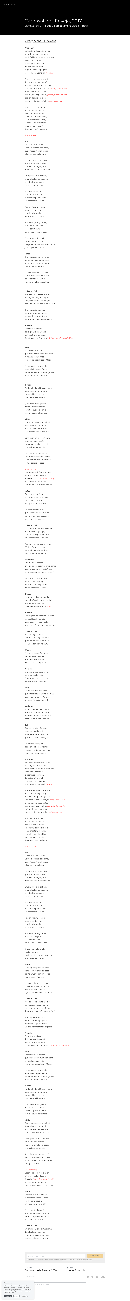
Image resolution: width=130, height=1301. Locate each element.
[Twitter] (92, 1277)
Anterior (29, 1268)
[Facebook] (88, 1277)
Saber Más (11, 1292)
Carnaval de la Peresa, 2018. (41, 1270)
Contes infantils (75, 1270)
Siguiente (69, 1268)
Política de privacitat (84, 1260)
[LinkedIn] (97, 1277)
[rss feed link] (104, 1277)
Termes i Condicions (69, 1260)
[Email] (102, 1277)
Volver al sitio (10, 5)
